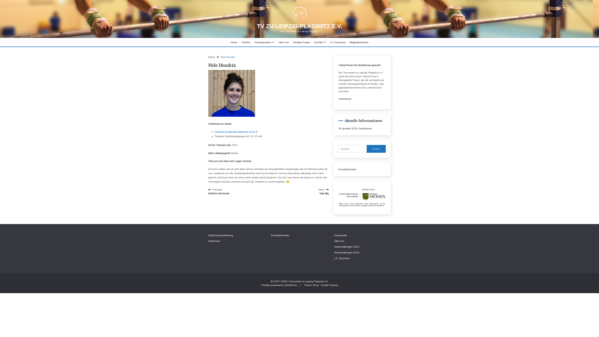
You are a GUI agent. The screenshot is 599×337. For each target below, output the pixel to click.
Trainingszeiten (262, 42)
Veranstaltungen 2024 (346, 252)
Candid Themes (329, 285)
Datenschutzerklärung (220, 235)
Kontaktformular (347, 169)
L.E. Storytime (337, 42)
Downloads (340, 235)
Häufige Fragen (301, 42)
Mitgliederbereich (358, 42)
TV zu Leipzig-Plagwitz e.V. (299, 26)
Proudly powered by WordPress (279, 285)
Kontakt (318, 42)
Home (234, 42)
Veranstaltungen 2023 (346, 246)
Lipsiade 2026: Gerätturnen (356, 128)
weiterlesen (344, 98)
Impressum (214, 240)
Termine (245, 42)
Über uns (283, 42)
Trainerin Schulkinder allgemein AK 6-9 (235, 131)
